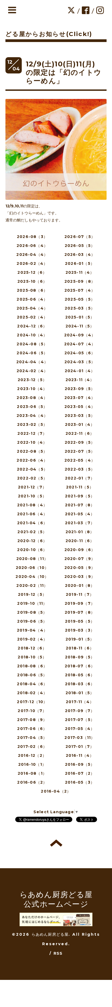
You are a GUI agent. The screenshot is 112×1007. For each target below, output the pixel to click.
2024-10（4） (32, 335)
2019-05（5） (80, 621)
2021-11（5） (80, 487)
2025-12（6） (32, 272)
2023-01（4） (80, 424)
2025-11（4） (80, 272)
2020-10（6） (32, 549)
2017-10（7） (32, 710)
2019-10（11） (32, 603)
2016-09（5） (80, 764)
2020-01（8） (80, 585)
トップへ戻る (56, 843)
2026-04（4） (32, 254)
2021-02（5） (32, 531)
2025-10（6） (32, 281)
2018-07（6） (80, 666)
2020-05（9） (79, 567)
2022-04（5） (32, 469)
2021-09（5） (80, 496)
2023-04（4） (32, 415)
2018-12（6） (32, 648)
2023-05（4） (79, 406)
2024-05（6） (79, 352)
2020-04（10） (32, 576)
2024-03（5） (79, 361)
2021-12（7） (32, 487)
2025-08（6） (32, 290)
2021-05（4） (80, 513)
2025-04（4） (32, 308)
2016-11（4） (80, 755)
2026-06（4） (32, 245)
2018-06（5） (32, 675)
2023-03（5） (80, 415)
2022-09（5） (80, 442)
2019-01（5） (80, 639)
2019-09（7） (80, 603)
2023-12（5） (32, 379)
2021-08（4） (32, 505)
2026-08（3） (32, 236)
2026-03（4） (79, 254)
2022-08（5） (32, 451)
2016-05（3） (80, 782)
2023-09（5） (80, 388)
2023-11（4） (80, 379)
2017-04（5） (32, 737)
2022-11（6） (80, 433)
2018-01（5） (80, 692)
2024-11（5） (80, 326)
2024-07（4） (80, 344)
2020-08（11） (32, 558)
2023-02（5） (32, 424)
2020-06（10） (32, 567)
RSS (58, 953)
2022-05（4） (79, 460)
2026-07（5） (79, 236)
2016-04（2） (56, 791)
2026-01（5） (80, 263)
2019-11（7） (80, 594)
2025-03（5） (80, 308)
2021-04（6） (32, 522)
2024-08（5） (32, 344)
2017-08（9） (32, 719)
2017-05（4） (80, 728)
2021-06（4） (32, 513)
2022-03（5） (80, 469)
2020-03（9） (79, 576)
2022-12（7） (32, 433)
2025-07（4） (79, 290)
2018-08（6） (32, 666)
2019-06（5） (32, 621)
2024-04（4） (32, 361)
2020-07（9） (79, 558)
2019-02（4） (32, 639)
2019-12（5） (32, 594)
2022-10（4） (32, 442)
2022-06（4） (32, 460)
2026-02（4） (32, 263)
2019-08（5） (32, 612)
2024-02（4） (32, 370)
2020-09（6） (79, 549)
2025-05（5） (80, 299)
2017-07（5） (80, 719)
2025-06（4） (32, 299)
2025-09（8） (79, 281)
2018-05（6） (80, 675)
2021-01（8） (80, 531)
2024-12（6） (32, 326)
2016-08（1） (32, 773)
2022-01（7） (80, 478)
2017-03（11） (79, 737)
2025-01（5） (80, 317)
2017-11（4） (80, 701)
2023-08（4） (32, 397)
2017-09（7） (80, 710)
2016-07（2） (80, 773)
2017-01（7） (80, 746)
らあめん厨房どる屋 (50, 934)
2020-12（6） (32, 540)
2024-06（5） (32, 352)
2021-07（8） (80, 505)
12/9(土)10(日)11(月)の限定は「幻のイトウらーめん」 (63, 72)
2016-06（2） (32, 782)
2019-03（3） (80, 630)
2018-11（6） (80, 648)
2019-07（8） (80, 612)
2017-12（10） (32, 701)
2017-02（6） (32, 746)
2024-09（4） (80, 335)
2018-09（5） (80, 657)
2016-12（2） (32, 755)
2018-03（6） (80, 683)
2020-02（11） (32, 585)
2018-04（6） (32, 683)
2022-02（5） (32, 478)
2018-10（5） (32, 657)
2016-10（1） (32, 764)
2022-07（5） (80, 451)
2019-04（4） (32, 630)
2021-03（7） (80, 522)
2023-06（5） (32, 406)
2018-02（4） (32, 692)
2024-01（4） (80, 370)
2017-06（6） (32, 728)
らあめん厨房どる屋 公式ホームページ (56, 899)
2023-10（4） (32, 388)
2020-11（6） (80, 540)
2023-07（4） (79, 397)
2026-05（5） (80, 245)
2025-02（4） (32, 317)
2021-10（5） (32, 496)
